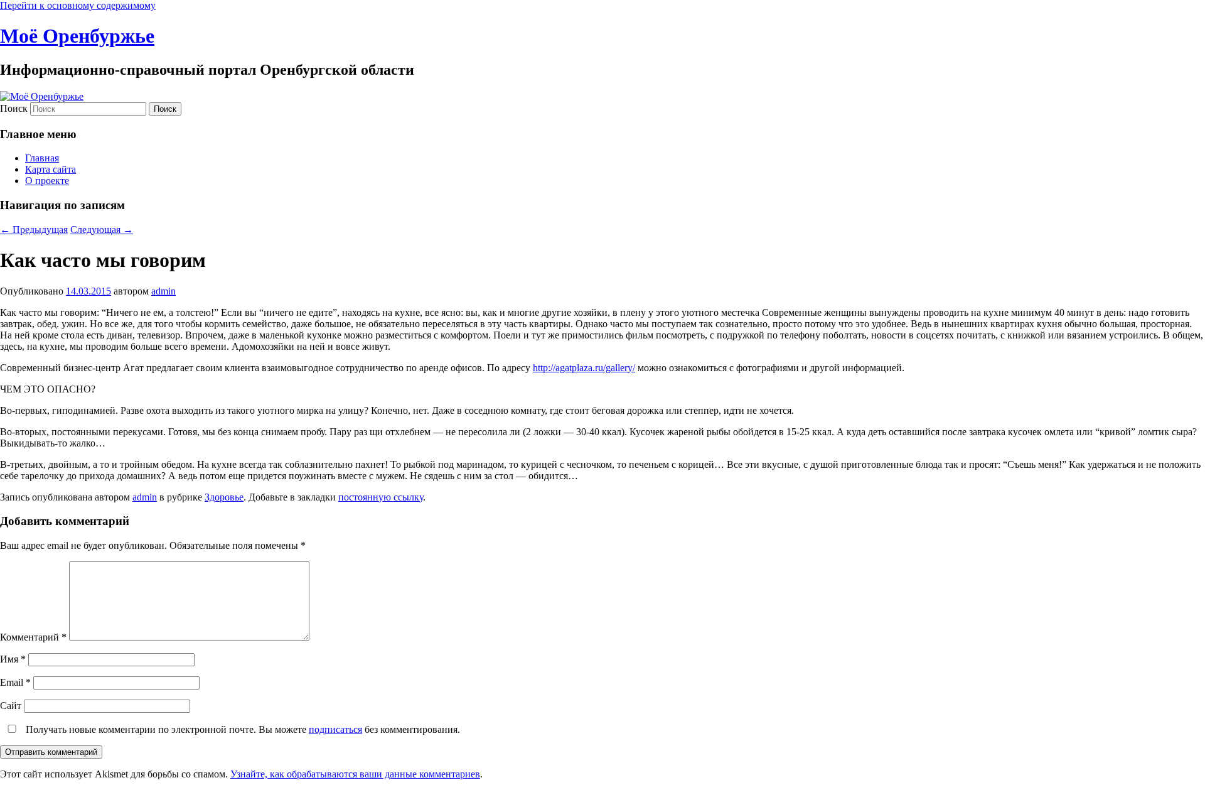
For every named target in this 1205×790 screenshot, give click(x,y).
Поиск (14, 108)
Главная (42, 158)
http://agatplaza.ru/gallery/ (584, 367)
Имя (13, 659)
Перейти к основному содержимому (78, 5)
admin (163, 291)
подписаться (335, 729)
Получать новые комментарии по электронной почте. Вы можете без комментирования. (241, 729)
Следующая (101, 229)
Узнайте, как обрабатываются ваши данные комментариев (355, 774)
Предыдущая (34, 229)
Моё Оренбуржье (77, 35)
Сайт (10, 705)
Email (15, 682)
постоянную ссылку (380, 497)
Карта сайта (50, 169)
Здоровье (224, 497)
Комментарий (33, 637)
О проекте (47, 180)
